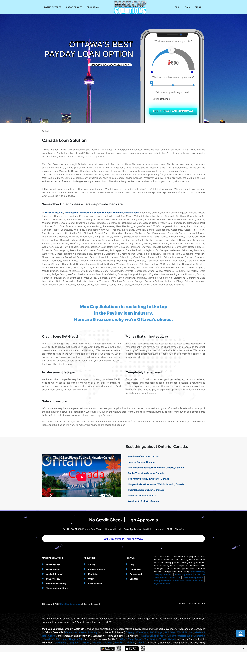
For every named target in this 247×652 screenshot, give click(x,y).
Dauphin (73, 642)
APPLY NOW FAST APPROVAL (173, 111)
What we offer (53, 564)
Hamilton (118, 212)
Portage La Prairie (102, 642)
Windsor (107, 212)
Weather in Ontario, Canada (143, 501)
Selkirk (118, 642)
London (96, 212)
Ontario (92, 579)
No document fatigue (58, 372)
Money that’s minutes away (147, 336)
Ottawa (59, 212)
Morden (84, 642)
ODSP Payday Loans (193, 577)
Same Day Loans (183, 574)
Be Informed (136, 574)
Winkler (141, 642)
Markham (61, 639)
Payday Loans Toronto (153, 635)
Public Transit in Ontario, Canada (146, 473)
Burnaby (92, 632)
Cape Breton (135, 639)
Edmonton (142, 632)
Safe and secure (54, 401)
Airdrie (52, 635)
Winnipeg (60, 642)
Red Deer (170, 632)
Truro (162, 639)
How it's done (52, 569)
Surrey (82, 632)
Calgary (130, 632)
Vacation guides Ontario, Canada (146, 489)
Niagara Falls (131, 212)
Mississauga (71, 212)
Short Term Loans (182, 580)
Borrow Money (198, 571)
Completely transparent (144, 372)
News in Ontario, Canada (142, 495)
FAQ (132, 564)
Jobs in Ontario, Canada (141, 462)
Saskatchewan (95, 583)
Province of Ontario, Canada (143, 456)
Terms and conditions (57, 588)
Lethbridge (156, 632)
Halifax (121, 639)
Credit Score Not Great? (60, 336)
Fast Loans (198, 580)
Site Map (134, 579)
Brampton (85, 212)
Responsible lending (56, 583)
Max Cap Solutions (70, 604)
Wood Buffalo (185, 632)
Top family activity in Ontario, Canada (148, 478)
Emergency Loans (162, 580)
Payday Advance (163, 574)
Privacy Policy (53, 579)
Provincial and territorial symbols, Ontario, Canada (156, 467)
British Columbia (96, 569)
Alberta (91, 564)
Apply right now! (54, 574)
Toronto (49, 212)
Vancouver (71, 632)
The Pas (129, 642)
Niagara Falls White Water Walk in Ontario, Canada (156, 484)
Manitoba (92, 574)
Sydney (172, 639)
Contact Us (135, 569)
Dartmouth (151, 639)
